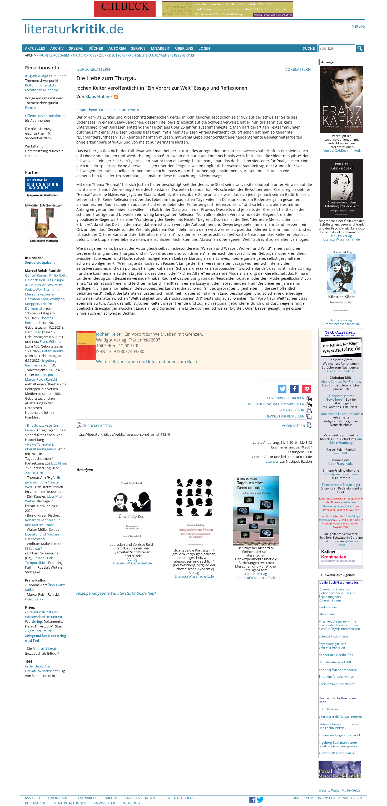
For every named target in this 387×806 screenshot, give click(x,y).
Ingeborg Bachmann (40, 363)
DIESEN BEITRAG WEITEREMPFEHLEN (275, 404)
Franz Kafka (34, 599)
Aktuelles (35, 48)
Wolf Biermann (47, 289)
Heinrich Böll (35, 280)
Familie (30, 107)
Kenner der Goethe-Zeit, (336, 654)
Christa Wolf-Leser (332, 684)
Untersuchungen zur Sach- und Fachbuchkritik (338, 726)
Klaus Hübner (98, 96)
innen (351, 684)
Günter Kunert (36, 275)
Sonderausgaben (39, 262)
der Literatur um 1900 (335, 662)
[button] (282, 389)
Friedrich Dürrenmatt (39, 306)
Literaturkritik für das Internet (340, 716)
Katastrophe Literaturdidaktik (340, 413)
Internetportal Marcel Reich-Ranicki (41, 377)
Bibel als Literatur (46, 648)
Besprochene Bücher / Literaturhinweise (107, 109)
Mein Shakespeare (39, 294)
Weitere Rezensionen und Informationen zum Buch (146, 361)
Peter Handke (53, 351)
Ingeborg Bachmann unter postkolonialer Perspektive (338, 744)
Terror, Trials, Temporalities (39, 560)
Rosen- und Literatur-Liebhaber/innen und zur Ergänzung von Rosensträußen (337, 594)
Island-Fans (327, 614)
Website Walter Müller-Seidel (340, 790)
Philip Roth (57, 275)
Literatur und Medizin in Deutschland (44, 536)
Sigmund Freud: (45, 636)
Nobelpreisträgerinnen (341, 474)
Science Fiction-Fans (333, 636)
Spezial (76, 48)
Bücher (95, 48)
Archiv (57, 48)
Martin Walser (41, 284)
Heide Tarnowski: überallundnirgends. (41, 446)
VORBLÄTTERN (298, 69)
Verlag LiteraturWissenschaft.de (132, 561)
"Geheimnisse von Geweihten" (340, 397)
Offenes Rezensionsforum (45, 115)
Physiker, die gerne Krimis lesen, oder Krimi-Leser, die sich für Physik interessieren (339, 625)
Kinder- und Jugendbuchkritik (340, 735)
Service (138, 48)
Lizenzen (272, 461)
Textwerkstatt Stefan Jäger (341, 484)
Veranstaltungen (70, 803)
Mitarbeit (160, 48)
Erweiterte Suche (179, 797)
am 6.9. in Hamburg (345, 441)
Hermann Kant (36, 299)
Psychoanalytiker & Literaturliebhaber (333, 645)
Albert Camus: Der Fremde (340, 381)
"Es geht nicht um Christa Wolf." (43, 482)
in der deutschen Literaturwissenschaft (42, 668)
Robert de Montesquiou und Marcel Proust (44, 522)
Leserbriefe (86, 797)
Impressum (304, 797)
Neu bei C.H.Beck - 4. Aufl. (342, 150)
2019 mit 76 (34, 472)
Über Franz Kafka (341, 463)
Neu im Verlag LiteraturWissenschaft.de (256, 575)
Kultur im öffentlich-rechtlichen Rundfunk (42, 87)
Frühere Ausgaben (54, 55)
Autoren (117, 48)
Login (204, 48)
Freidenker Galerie (341, 371)
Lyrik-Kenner (328, 607)
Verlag (358, 26)
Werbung (131, 803)
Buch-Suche (35, 803)
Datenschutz (328, 797)
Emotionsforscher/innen (336, 676)
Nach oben (352, 797)
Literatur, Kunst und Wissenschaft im (43, 617)
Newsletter (104, 803)
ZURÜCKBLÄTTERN (93, 69)
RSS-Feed (32, 797)
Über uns (184, 48)
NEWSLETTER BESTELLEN (285, 416)
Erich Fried (33, 332)
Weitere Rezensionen (177, 55)
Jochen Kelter (109, 334)
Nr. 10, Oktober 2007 (89, 55)
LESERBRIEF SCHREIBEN (286, 398)
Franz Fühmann (52, 341)
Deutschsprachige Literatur (133, 55)
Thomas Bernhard (39, 320)
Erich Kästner (328, 709)
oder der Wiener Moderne (338, 669)
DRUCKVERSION (292, 410)
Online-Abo (34, 155)
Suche (309, 48)
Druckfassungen (140, 797)
